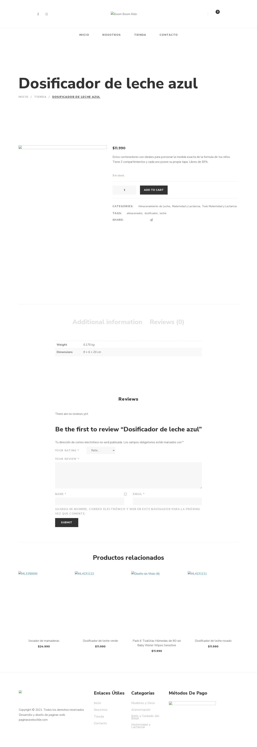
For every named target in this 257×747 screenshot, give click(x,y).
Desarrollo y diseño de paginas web (42, 715)
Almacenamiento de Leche (154, 206)
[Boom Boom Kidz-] (124, 14)
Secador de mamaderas (43, 641)
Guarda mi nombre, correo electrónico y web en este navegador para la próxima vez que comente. (127, 511)
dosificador (151, 213)
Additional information (107, 322)
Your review (67, 459)
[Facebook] (38, 14)
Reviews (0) (167, 322)
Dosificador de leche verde (100, 641)
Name (60, 494)
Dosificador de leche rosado (213, 641)
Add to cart (154, 190)
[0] (214, 15)
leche (163, 213)
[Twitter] (136, 220)
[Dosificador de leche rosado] (213, 603)
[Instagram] (46, 14)
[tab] (107, 322)
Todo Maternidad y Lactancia (219, 206)
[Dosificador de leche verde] (100, 603)
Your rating (67, 450)
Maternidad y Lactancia (186, 206)
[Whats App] (159, 220)
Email (139, 494)
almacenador (134, 213)
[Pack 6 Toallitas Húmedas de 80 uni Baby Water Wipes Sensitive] (156, 603)
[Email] (144, 220)
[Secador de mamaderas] (43, 603)
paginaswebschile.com (33, 720)
